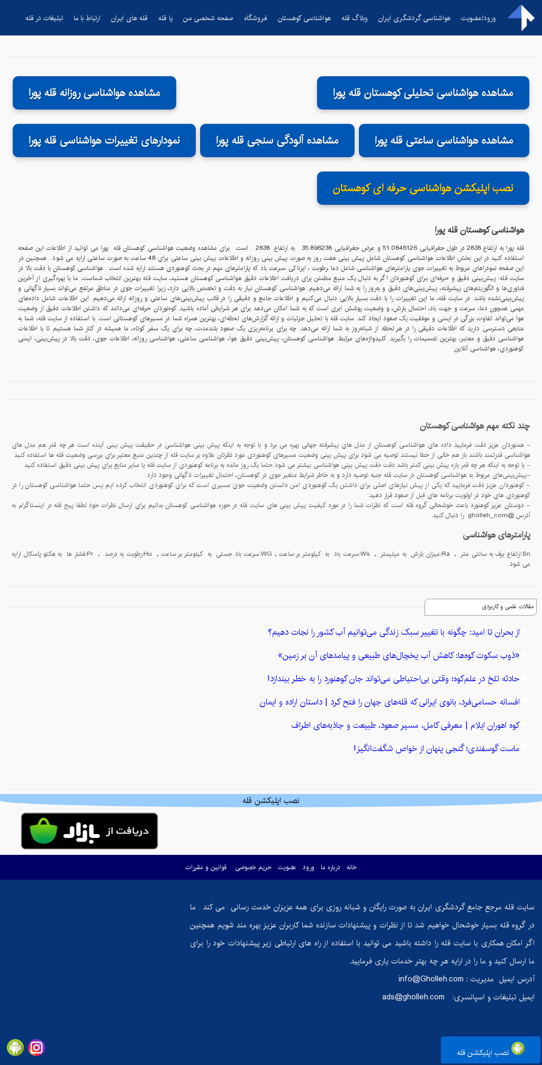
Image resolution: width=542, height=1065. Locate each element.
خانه (352, 867)
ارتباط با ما (87, 18)
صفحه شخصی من (208, 18)
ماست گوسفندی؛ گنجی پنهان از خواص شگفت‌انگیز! (437, 749)
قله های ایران (129, 18)
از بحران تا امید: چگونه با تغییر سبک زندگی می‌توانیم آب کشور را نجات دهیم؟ (394, 632)
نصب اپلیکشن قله (484, 1052)
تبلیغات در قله (44, 18)
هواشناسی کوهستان (304, 18)
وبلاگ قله (354, 18)
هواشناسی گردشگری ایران (414, 18)
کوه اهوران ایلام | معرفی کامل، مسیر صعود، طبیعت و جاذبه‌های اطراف (406, 725)
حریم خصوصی (253, 867)
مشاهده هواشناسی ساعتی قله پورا (444, 140)
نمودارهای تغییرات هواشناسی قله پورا (104, 140)
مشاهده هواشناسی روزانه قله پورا (94, 93)
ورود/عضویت (478, 18)
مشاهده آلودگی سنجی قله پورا (277, 140)
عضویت (287, 867)
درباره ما (330, 867)
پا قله (165, 18)
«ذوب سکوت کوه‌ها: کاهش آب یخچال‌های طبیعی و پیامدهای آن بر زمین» (399, 655)
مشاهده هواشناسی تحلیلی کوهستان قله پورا (423, 93)
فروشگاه (255, 18)
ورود (308, 867)
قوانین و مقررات (206, 867)
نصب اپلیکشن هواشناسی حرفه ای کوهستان (423, 188)
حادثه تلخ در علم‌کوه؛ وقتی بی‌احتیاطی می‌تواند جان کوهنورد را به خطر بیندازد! (393, 679)
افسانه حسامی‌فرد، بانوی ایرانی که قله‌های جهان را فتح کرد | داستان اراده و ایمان (390, 702)
